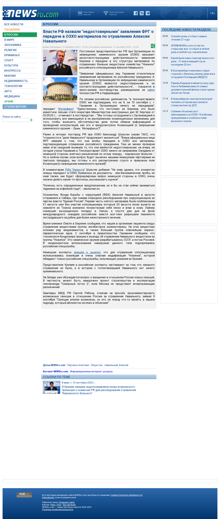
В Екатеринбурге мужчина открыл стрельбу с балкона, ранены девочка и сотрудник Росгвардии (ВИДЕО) (193, 73)
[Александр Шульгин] (60, 62)
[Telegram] (148, 13)
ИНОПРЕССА (12, 70)
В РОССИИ (11, 34)
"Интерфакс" (66, 109)
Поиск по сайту (12, 116)
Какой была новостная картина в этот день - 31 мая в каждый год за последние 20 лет (192, 61)
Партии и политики (78, 365)
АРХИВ (8, 101)
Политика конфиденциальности (57, 509)
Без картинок (69, 505)
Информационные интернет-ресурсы (91, 371)
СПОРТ (9, 60)
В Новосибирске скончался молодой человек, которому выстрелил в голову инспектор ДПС (191, 102)
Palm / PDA (55, 505)
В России (50, 24)
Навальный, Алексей (116, 365)
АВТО (8, 91)
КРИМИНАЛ (12, 55)
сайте (151, 89)
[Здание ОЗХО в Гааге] (60, 90)
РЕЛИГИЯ (10, 50)
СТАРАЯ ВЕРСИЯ (15, 106)
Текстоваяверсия (89, 13)
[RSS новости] (142, 13)
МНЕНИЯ (10, 75)
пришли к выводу (87, 252)
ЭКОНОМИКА (12, 45)
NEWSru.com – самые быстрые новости (61, 507)
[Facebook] (136, 13)
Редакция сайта (67, 502)
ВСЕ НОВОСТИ (13, 24)
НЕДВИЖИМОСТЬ (16, 81)
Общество (97, 365)
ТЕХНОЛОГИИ (13, 86)
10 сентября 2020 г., (84, 382)
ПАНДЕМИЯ (12, 29)
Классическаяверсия (116, 13)
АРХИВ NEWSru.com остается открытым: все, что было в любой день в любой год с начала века (190, 48)
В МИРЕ (9, 39)
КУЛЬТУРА (11, 65)
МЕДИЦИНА (12, 96)
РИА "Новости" (75, 169)
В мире (66, 382)
